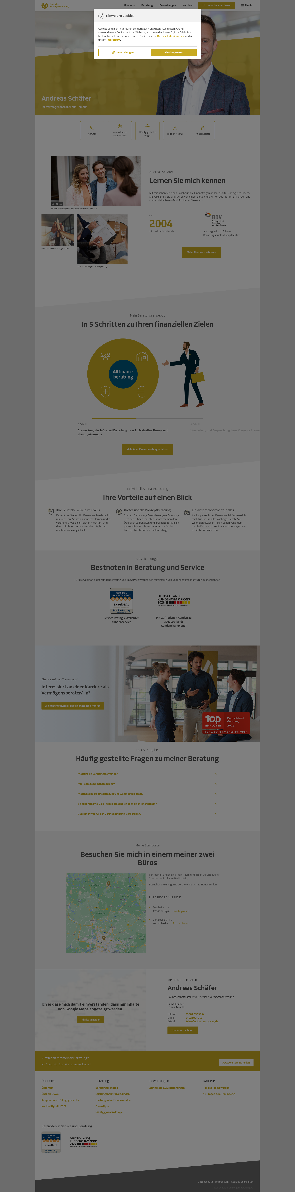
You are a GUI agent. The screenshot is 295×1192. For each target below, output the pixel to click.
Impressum (113, 40)
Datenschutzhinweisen (171, 36)
